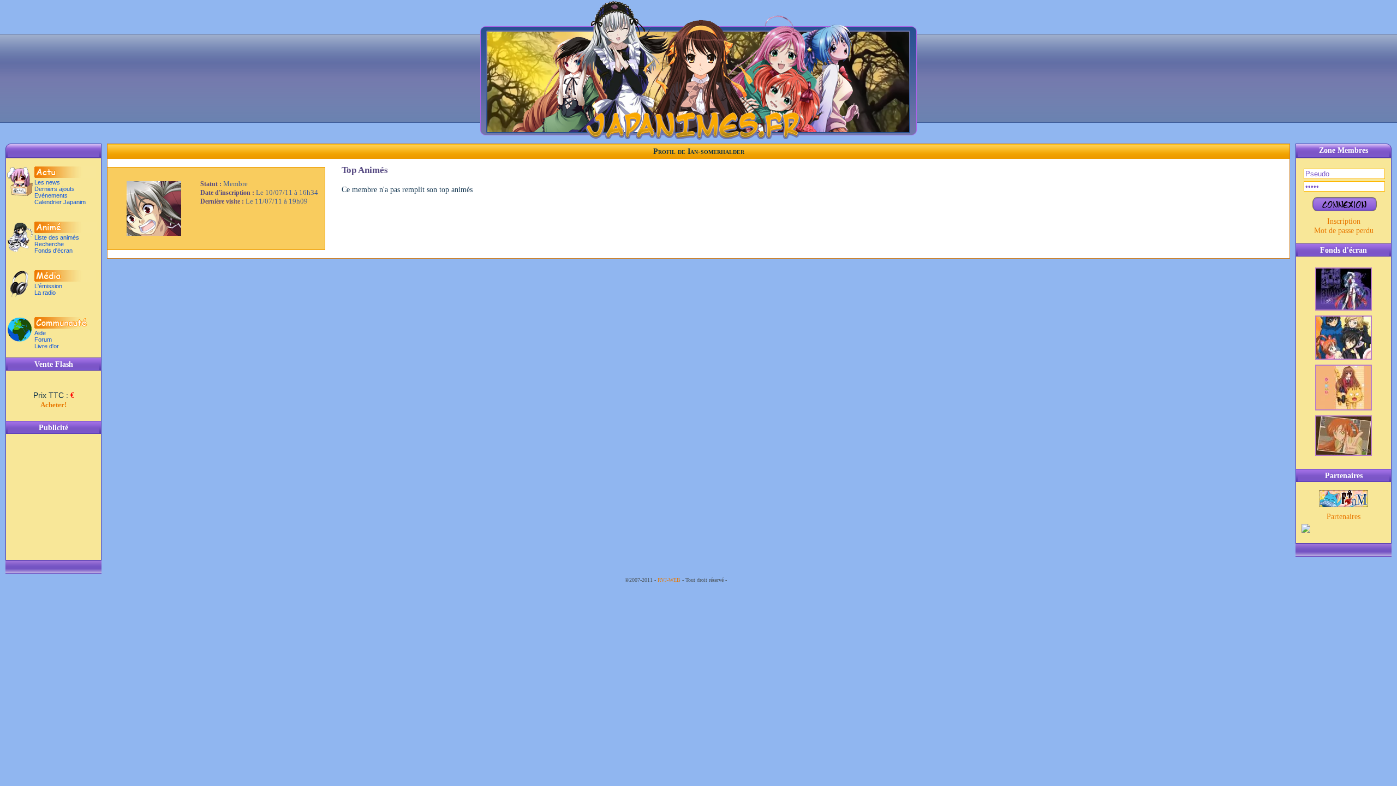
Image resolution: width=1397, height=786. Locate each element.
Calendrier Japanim (60, 202)
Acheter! (53, 405)
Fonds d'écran (53, 250)
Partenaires (1343, 516)
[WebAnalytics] (750, 580)
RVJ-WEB (669, 580)
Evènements (51, 195)
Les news (47, 182)
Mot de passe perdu (1344, 230)
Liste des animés (56, 237)
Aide (40, 333)
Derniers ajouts (54, 189)
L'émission (48, 286)
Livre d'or (46, 346)
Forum (43, 339)
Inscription (1343, 221)
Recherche (49, 244)
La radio (45, 292)
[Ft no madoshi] (1344, 504)
